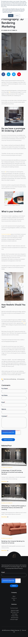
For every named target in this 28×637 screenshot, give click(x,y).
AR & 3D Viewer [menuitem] (14, 617)
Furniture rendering (6, 234)
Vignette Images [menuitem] (15, 610)
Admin (5, 30)
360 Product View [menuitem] (15, 612)
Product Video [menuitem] (14, 615)
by (2, 467)
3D (9, 92)
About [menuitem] (14, 596)
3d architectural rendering (10, 379)
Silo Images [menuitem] (14, 614)
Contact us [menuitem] (14, 598)
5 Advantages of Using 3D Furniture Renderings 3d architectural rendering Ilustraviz (12, 472)
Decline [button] (17, 15)
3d (2, 380)
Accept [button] (10, 15)
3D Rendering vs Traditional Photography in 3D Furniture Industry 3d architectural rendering (13, 507)
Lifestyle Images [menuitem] (14, 619)
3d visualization (20, 379)
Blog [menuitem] (14, 600)
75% (24, 323)
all (5, 171)
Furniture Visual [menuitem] (14, 608)
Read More (4, 481)
